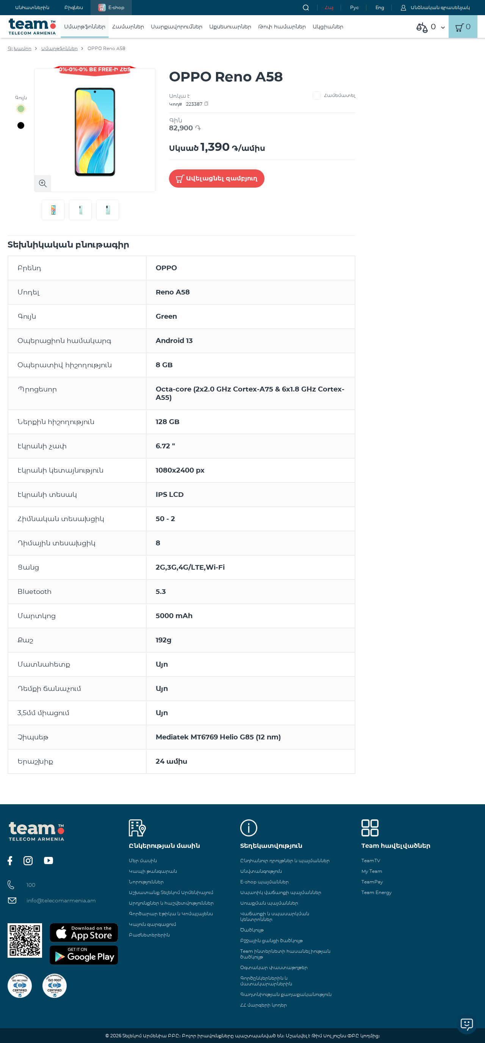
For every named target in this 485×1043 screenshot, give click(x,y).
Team (32, 26)
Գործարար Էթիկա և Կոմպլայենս (171, 913)
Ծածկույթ (252, 930)
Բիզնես (73, 7)
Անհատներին (32, 7)
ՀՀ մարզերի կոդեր (263, 1005)
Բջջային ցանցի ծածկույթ (271, 940)
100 (31, 885)
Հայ (329, 7)
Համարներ (128, 26)
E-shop (116, 7)
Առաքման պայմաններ (269, 903)
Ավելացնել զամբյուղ (222, 178)
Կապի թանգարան (153, 871)
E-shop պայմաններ (264, 882)
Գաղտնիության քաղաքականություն (286, 994)
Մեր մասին (143, 860)
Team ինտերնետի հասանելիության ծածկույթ (285, 954)
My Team (371, 871)
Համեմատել (339, 95)
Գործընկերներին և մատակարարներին (266, 981)
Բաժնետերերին (149, 935)
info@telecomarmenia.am (61, 900)
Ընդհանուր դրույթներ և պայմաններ (285, 860)
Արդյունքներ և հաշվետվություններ (171, 903)
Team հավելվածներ (395, 845)
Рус (354, 7)
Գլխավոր (19, 48)
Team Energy (376, 892)
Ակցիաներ (328, 26)
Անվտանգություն (261, 871)
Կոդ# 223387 (185, 104)
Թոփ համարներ (282, 26)
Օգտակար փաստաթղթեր (274, 967)
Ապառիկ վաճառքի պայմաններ (280, 892)
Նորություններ (146, 882)
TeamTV (370, 860)
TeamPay (372, 882)
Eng (379, 7)
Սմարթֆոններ (84, 26)
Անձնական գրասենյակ (440, 7)
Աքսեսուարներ (230, 26)
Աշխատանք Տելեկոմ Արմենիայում (171, 892)
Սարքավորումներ (176, 26)
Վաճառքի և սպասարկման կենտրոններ (274, 916)
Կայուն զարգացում (152, 924)
